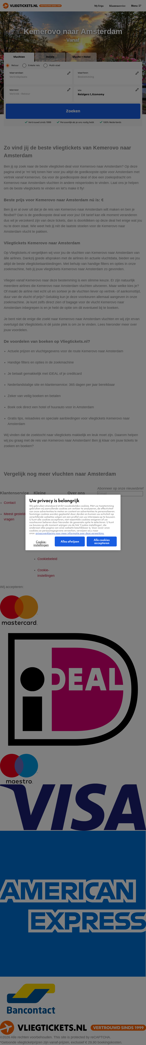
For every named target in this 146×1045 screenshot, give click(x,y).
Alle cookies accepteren (102, 541)
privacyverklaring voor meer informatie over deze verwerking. (70, 533)
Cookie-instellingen (41, 543)
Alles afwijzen (70, 541)
